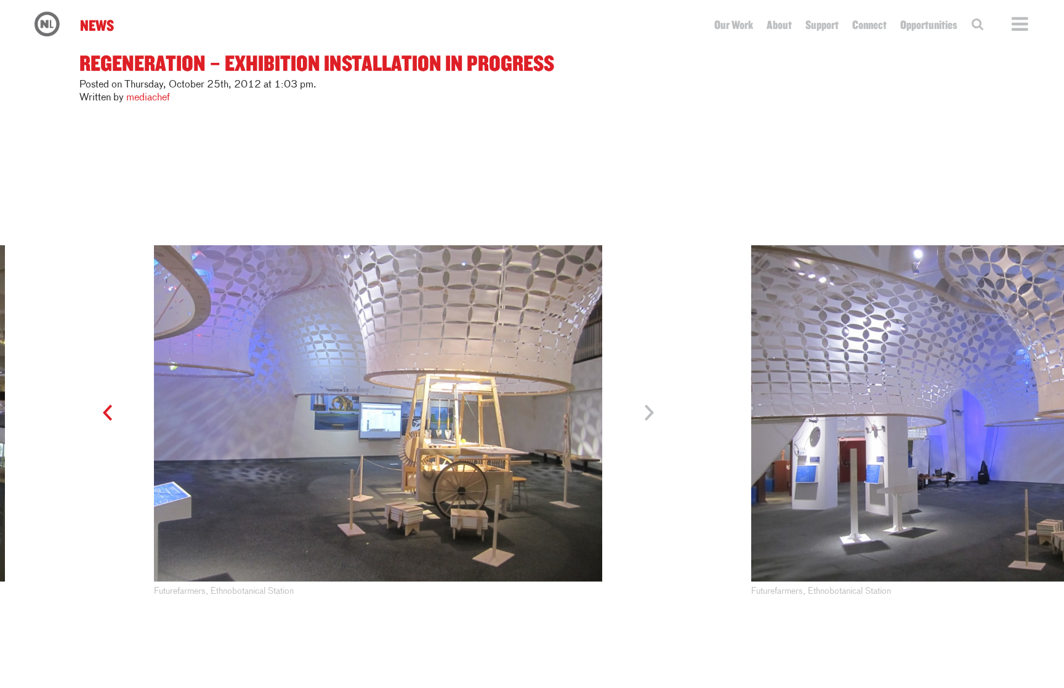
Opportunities (928, 24)
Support (822, 24)
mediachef (148, 98)
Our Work (733, 24)
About (779, 24)
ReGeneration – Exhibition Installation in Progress (316, 62)
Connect (869, 24)
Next (643, 413)
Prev (113, 413)
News (97, 24)
